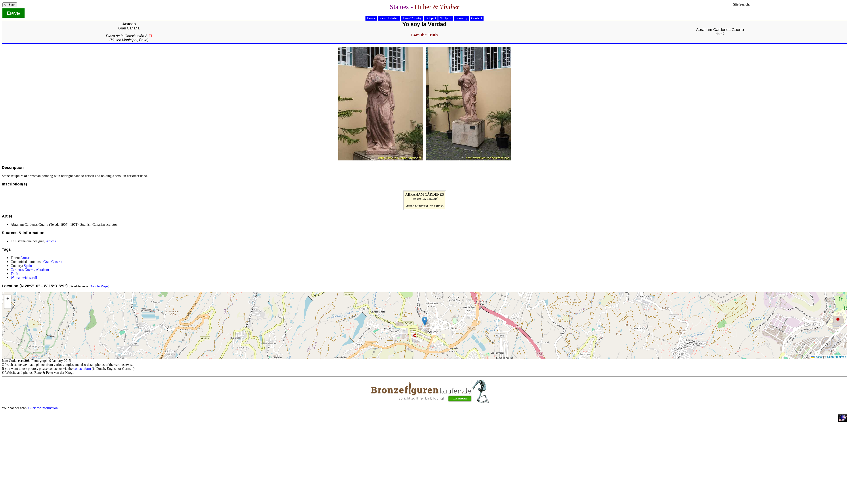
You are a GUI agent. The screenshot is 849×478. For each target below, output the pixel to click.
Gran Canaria (129, 28)
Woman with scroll (24, 277)
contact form (82, 368)
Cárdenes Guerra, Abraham (30, 270)
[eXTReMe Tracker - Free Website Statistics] (842, 421)
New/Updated (388, 18)
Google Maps (99, 286)
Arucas (25, 258)
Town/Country (412, 18)
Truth (14, 274)
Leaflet (818, 356)
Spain (28, 266)
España (13, 13)
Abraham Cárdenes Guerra (720, 29)
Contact (476, 18)
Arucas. (51, 241)
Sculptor (445, 18)
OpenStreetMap (836, 356)
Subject (431, 18)
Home (371, 18)
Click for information (43, 408)
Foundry (461, 18)
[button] (424, 321)
